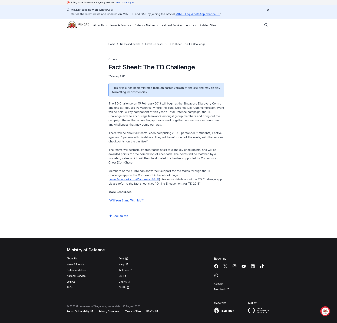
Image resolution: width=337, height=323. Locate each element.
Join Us (71, 281)
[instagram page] (234, 266)
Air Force (124, 270)
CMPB (122, 287)
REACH (150, 311)
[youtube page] (244, 266)
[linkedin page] (253, 266)
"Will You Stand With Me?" (126, 200)
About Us (72, 258)
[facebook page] (216, 266)
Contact (218, 283)
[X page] (225, 266)
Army (121, 258)
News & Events (75, 264)
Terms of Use (133, 311)
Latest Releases (154, 44)
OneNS (123, 281)
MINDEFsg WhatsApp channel (196, 14)
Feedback (220, 289)
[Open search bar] (266, 25)
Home (111, 44)
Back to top (120, 216)
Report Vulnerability (78, 311)
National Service (171, 25)
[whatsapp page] (216, 275)
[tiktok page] (262, 266)
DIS (121, 275)
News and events (130, 44)
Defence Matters (76, 270)
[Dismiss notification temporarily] (268, 10)
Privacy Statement (109, 311)
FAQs (70, 287)
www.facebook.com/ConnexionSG (133, 179)
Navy (122, 264)
